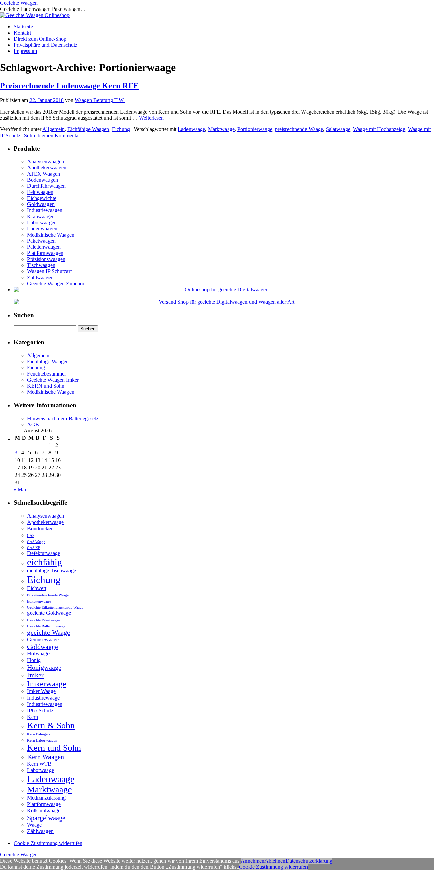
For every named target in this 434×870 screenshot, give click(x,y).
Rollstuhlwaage (43, 811)
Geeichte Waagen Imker (53, 380)
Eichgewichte (41, 198)
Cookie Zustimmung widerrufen (48, 843)
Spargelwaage (46, 818)
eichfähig (44, 562)
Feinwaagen (40, 192)
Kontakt (22, 33)
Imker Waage (41, 691)
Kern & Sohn (51, 725)
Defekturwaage (43, 553)
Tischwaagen (41, 265)
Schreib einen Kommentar (52, 135)
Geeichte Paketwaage (43, 620)
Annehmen (252, 861)
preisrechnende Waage (299, 129)
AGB (33, 424)
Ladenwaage (191, 129)
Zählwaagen (40, 277)
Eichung (121, 129)
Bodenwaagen (42, 180)
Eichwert (36, 588)
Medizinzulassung (46, 798)
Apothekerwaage (45, 522)
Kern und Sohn (54, 748)
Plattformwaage (44, 804)
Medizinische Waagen (50, 235)
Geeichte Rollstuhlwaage (46, 626)
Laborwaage (40, 770)
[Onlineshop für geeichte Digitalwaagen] (224, 290)
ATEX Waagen (43, 174)
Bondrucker (40, 529)
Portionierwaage (254, 129)
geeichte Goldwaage (49, 613)
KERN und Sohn (45, 386)
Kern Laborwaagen (42, 740)
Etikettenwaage (39, 601)
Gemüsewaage (43, 639)
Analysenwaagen (45, 161)
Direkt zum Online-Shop (40, 39)
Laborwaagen (42, 222)
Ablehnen (274, 861)
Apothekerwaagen (46, 167)
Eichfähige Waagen (88, 129)
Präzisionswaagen (46, 259)
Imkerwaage (46, 683)
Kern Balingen (38, 734)
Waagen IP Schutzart (49, 271)
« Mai (20, 489)
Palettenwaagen (44, 247)
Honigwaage (44, 667)
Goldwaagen (41, 204)
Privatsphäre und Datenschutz (45, 45)
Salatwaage (338, 129)
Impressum (25, 51)
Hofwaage (38, 654)
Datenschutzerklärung (308, 861)
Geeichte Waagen (19, 3)
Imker (35, 675)
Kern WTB (39, 764)
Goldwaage (42, 646)
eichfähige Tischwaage (51, 571)
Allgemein (53, 129)
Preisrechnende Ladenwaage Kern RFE (69, 85)
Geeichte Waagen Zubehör (55, 283)
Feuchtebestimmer (46, 374)
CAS (30, 536)
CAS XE (33, 548)
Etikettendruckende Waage (48, 595)
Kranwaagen (41, 216)
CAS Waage (36, 542)
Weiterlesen (155, 118)
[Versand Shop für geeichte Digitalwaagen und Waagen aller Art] (224, 302)
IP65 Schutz (40, 711)
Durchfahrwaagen (46, 186)
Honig (34, 660)
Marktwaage (221, 129)
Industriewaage (43, 698)
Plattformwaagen (45, 253)
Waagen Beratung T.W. (100, 100)
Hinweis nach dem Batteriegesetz (62, 418)
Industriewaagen (44, 210)
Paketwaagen (41, 241)
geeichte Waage (48, 632)
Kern (32, 717)
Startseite (23, 26)
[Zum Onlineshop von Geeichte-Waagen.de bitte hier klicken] (35, 15)
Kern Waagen (45, 757)
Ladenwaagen (42, 228)
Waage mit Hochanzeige (379, 129)
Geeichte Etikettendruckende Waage (55, 607)
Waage (34, 825)
